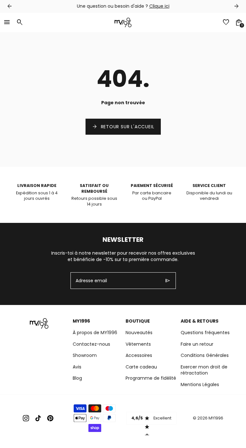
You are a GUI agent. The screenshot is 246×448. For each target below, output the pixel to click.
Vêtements (138, 344)
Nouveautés (139, 332)
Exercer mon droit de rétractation (204, 370)
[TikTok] (38, 418)
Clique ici (159, 6)
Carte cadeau (141, 367)
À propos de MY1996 (95, 332)
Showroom (85, 355)
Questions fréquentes (205, 332)
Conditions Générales (205, 355)
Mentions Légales (200, 384)
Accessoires (139, 355)
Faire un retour (197, 344)
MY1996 (216, 418)
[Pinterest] (50, 418)
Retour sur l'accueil (123, 126)
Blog (77, 378)
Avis (77, 367)
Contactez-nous (91, 344)
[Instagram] (25, 418)
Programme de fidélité (151, 378)
